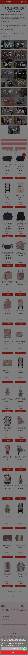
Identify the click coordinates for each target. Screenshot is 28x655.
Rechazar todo (14, 648)
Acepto (14, 652)
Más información (5, 645)
